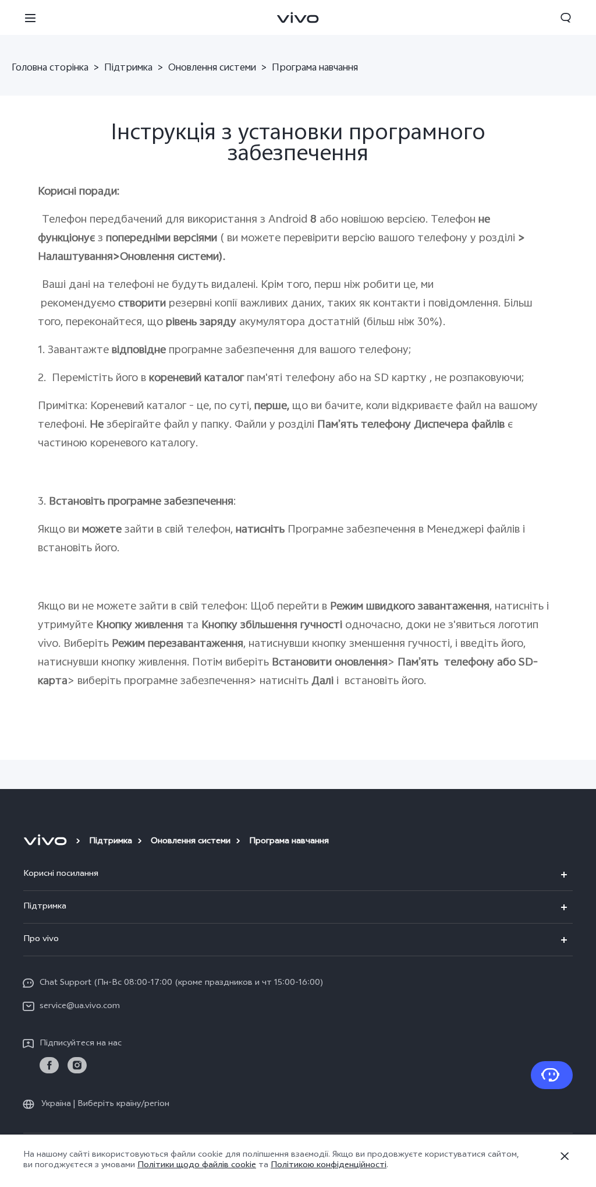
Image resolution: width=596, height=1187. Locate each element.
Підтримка (128, 68)
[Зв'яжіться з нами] (552, 1075)
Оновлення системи (212, 68)
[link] (49, 1065)
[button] (30, 17)
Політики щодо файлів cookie (196, 1165)
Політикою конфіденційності (328, 1165)
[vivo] (46, 842)
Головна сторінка (50, 68)
